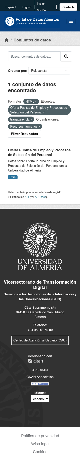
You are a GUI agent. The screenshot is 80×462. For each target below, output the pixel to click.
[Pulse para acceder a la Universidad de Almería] (40, 246)
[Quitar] (36, 101)
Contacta (68, 7)
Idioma (39, 392)
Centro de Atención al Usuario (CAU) (40, 340)
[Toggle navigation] (71, 21)
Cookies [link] (40, 451)
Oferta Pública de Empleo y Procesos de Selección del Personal (39, 152)
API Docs (40, 197)
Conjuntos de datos (32, 40)
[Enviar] (66, 56)
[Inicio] (6, 40)
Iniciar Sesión (41, 6)
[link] (68, 7)
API (27, 197)
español (11, 7)
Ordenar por (17, 70)
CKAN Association (40, 376)
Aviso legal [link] (40, 443)
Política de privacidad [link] (40, 435)
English (26, 7)
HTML (13, 177)
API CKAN (40, 370)
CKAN (35, 361)
